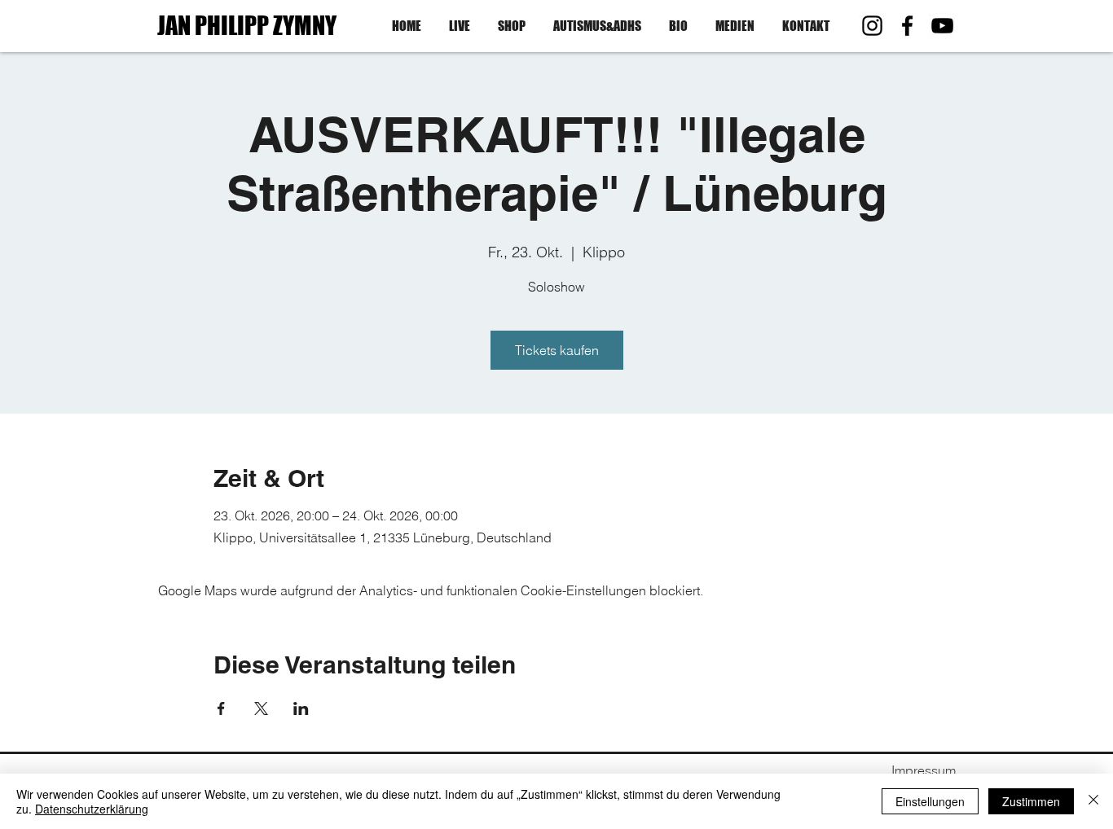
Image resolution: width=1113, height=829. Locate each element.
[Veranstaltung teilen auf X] (261, 708)
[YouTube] (942, 25)
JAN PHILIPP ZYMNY (247, 25)
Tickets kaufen (557, 350)
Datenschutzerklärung (91, 808)
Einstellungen (930, 801)
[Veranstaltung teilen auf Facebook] (221, 708)
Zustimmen (1031, 801)
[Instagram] (872, 25)
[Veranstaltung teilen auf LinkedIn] (301, 708)
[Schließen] (1093, 801)
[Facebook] (907, 25)
